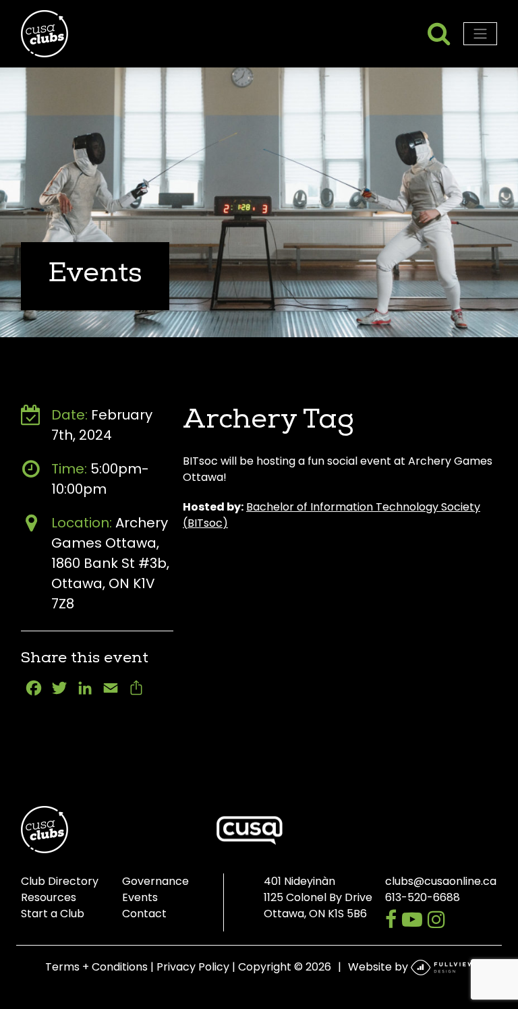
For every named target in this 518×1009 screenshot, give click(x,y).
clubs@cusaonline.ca (440, 881)
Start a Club (52, 913)
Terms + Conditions (96, 967)
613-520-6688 (422, 897)
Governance (155, 881)
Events (140, 897)
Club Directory (59, 881)
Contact (144, 913)
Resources (48, 897)
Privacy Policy (192, 967)
